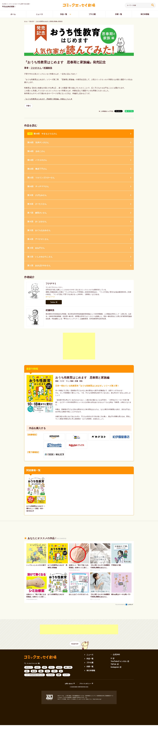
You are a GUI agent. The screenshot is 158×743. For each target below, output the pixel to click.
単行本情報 (145, 14)
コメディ (66, 674)
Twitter (52, 302)
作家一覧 (118, 14)
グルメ (51, 667)
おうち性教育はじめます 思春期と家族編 (82, 377)
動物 (41, 671)
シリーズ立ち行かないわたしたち (34, 674)
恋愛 (59, 674)
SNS (47, 671)
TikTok (113, 664)
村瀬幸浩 (48, 68)
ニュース (39, 14)
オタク (37, 667)
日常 (44, 667)
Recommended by (120, 604)
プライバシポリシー (85, 683)
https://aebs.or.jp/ (97, 699)
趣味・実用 (68, 667)
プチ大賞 (92, 14)
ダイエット (29, 667)
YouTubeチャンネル (119, 661)
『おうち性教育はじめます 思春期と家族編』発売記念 (49, 21)
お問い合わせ (69, 683)
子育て (28, 106)
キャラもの (50, 674)
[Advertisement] (79, 346)
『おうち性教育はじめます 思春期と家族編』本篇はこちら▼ (48, 99)
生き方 (59, 667)
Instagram (115, 667)
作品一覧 (63, 14)
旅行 (27, 671)
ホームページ (50, 297)
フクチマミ (36, 68)
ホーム (13, 14)
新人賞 (34, 671)
